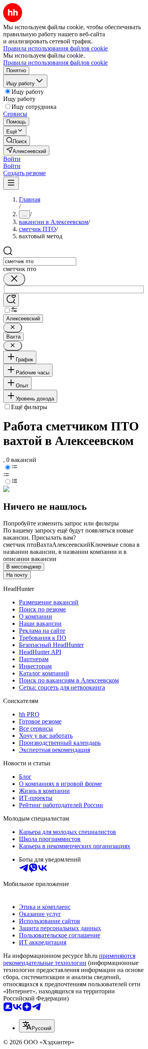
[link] (16, 141)
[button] (12, 158)
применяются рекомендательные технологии (69, 959)
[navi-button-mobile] (11, 183)
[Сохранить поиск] (11, 300)
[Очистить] (14, 279)
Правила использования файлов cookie (55, 62)
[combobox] (39, 261)
